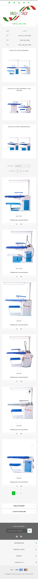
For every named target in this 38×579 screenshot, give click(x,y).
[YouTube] (16, 536)
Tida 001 (19, 478)
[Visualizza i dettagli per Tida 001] (19, 456)
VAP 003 (19, 426)
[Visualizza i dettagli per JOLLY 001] (19, 194)
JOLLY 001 (19, 216)
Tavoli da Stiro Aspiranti (19, 50)
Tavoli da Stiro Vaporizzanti (19, 127)
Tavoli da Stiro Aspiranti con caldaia (19, 89)
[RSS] (21, 536)
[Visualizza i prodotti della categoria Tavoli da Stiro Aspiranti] (19, 65)
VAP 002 (19, 373)
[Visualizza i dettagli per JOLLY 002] (19, 246)
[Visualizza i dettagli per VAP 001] (19, 299)
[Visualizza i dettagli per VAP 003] (19, 404)
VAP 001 (19, 321)
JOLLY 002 (19, 268)
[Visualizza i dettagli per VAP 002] (19, 351)
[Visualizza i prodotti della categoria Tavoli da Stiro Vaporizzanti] (19, 141)
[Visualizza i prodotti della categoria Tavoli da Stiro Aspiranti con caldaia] (19, 103)
